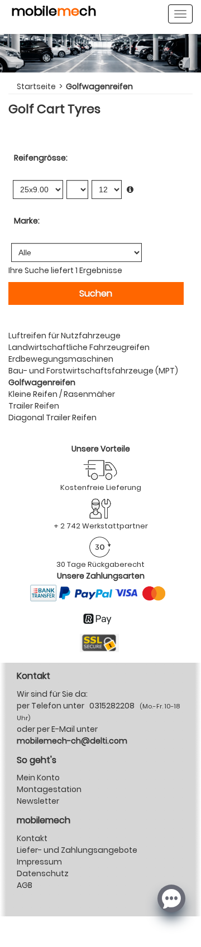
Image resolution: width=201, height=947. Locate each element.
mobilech (54, 13)
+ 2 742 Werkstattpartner (101, 526)
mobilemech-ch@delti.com (72, 740)
